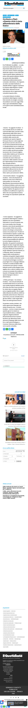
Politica (16, 15)
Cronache (18, 617)
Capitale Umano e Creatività (10, 615)
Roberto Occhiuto (8, 48)
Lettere (5, 638)
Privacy (20, 691)
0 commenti (16, 27)
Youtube (8, 674)
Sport (5, 646)
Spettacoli (18, 644)
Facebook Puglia (8, 671)
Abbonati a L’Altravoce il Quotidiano (11, 658)
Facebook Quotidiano (8, 666)
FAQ (13, 693)
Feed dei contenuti (8, 678)
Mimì (11, 638)
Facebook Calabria (8, 669)
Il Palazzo (18, 623)
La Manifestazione (6, 17)
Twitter (8, 672)
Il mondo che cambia (8, 623)
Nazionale (17, 638)
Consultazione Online (8, 617)
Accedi (22, 355)
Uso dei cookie (9, 691)
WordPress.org (9, 681)
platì (14, 48)
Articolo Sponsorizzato (8, 613)
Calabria (5, 15)
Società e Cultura (8, 644)
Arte (13, 611)
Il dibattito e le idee (8, 621)
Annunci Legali (6, 611)
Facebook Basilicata (8, 667)
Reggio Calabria (11, 15)
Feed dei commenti (8, 680)
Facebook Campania (8, 670)
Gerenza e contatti (13, 687)
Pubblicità (13, 689)
